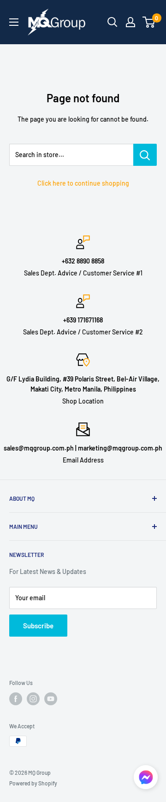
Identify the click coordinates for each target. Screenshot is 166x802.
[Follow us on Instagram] (33, 698)
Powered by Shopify (33, 783)
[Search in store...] (145, 155)
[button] (146, 779)
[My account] (130, 22)
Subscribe (38, 625)
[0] (149, 22)
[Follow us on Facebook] (15, 698)
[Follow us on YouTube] (50, 698)
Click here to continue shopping (83, 183)
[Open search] (112, 22)
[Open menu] (13, 22)
